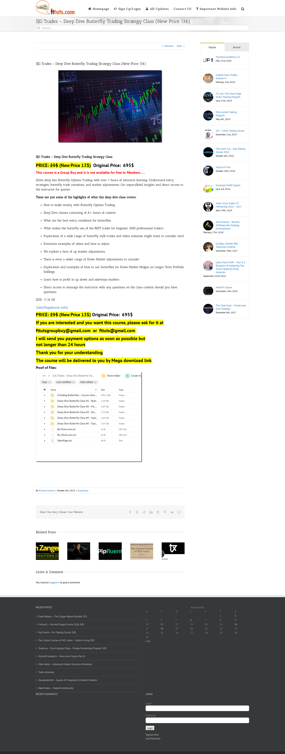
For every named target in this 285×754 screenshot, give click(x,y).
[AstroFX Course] (208, 287)
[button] (242, 8)
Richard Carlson (46, 490)
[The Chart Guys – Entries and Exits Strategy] (208, 305)
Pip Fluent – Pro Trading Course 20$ (57, 632)
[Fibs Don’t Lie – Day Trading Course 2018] (208, 149)
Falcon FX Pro (223, 167)
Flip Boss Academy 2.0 (228, 57)
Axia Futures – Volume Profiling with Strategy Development (228, 225)
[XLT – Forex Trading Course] (208, 131)
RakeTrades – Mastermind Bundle (55, 688)
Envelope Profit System (228, 185)
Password (150, 715)
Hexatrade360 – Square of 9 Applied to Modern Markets (67, 680)
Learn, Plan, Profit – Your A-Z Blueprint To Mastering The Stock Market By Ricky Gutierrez (230, 267)
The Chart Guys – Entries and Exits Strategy (231, 307)
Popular (212, 47)
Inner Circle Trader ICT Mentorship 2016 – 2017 (229, 205)
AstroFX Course (224, 287)
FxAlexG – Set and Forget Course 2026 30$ (61, 624)
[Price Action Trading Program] (208, 112)
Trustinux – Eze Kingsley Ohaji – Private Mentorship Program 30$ (72, 648)
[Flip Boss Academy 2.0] (208, 57)
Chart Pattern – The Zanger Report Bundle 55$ (62, 616)
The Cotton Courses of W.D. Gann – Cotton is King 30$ (66, 640)
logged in (54, 582)
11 (162, 624)
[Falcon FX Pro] (208, 167)
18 (162, 628)
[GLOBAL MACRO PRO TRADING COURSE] (208, 244)
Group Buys (83, 490)
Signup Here (152, 734)
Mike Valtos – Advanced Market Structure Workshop (65, 664)
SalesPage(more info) (52, 307)
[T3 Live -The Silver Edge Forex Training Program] (208, 94)
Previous (168, 46)
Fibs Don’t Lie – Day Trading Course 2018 (230, 150)
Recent (237, 47)
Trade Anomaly (46, 672)
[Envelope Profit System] (208, 185)
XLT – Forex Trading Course (230, 130)
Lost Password (153, 738)
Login (148, 703)
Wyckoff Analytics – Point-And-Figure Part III (61, 656)
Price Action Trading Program (226, 113)
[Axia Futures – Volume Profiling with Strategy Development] (208, 222)
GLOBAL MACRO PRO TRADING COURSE (227, 245)
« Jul (148, 641)
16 (236, 624)
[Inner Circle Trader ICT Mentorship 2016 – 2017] (208, 203)
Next (179, 46)
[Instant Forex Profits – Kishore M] (208, 75)
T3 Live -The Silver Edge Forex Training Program (228, 95)
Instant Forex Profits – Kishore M (227, 76)
